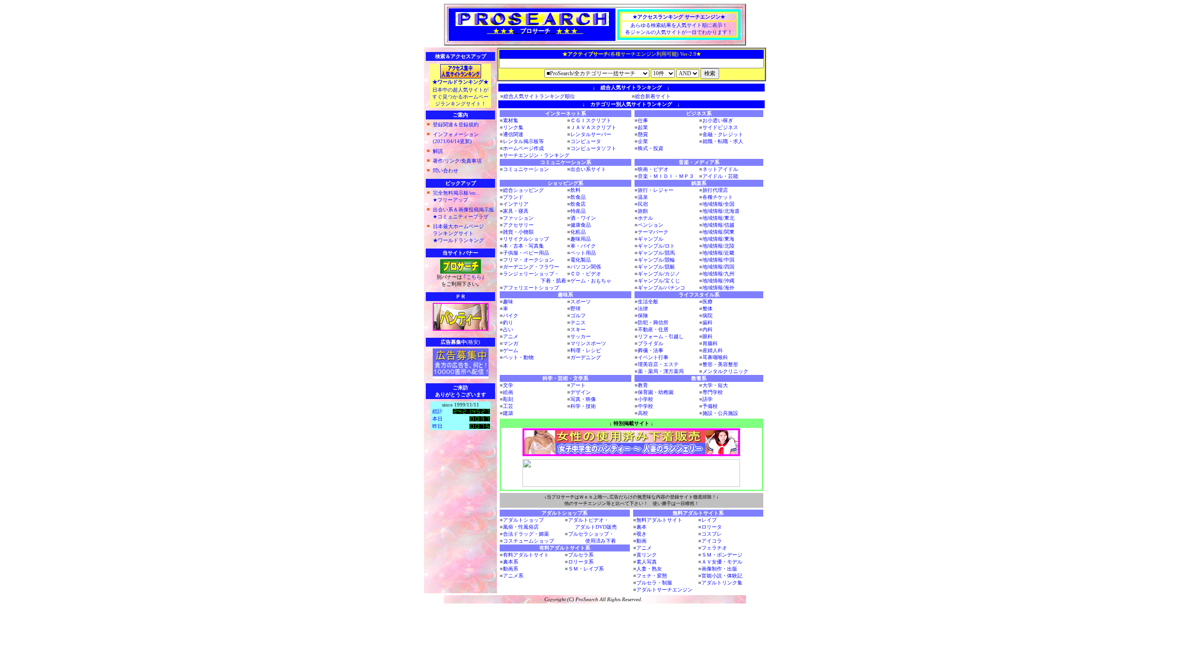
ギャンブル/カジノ (659, 273)
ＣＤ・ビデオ (585, 273)
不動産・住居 (653, 329)
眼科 (707, 336)
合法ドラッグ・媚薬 (526, 534)
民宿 (643, 204)
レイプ (709, 520)
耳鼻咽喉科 (715, 357)
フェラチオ (714, 548)
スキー (578, 329)
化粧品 (578, 232)
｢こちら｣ (473, 277)
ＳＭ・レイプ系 (586, 568)
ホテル (645, 218)
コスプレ (711, 534)
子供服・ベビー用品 (526, 253)
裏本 (641, 527)
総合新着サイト (653, 96)
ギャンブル (650, 239)
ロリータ (711, 527)
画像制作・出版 (719, 568)
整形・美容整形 (720, 364)
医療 (707, 301)
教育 (643, 385)
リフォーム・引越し (661, 336)
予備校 (710, 406)
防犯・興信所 (653, 322)
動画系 (510, 568)
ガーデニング (585, 357)
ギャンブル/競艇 (656, 266)
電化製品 (580, 259)
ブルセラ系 (581, 555)
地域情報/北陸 (718, 246)
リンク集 (513, 127)
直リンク (646, 555)
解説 (438, 151)
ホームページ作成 (523, 148)
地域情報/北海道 (721, 211)
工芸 (508, 406)
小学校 (645, 399)
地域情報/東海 (718, 239)
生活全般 (648, 301)
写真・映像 (583, 399)
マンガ (510, 343)
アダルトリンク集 (721, 582)
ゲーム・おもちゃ (590, 280)
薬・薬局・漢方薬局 (661, 371)
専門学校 (712, 392)
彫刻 (508, 399)
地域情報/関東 (718, 232)
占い (508, 329)
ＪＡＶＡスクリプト (593, 127)
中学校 (645, 406)
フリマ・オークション (528, 259)
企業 (643, 141)
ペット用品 (583, 253)
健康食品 (580, 225)
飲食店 (578, 204)
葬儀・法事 (650, 350)
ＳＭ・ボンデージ (721, 555)
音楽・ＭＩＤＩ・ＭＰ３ (666, 176)
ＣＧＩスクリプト (590, 120)
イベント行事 (653, 357)
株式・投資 (650, 148)
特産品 (578, 211)
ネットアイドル (720, 169)
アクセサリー (518, 225)
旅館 (643, 211)
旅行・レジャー (656, 190)
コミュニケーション (526, 169)
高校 (643, 413)
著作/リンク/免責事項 (457, 161)
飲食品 (578, 197)
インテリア (516, 204)
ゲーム (510, 350)
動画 (641, 541)
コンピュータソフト (593, 148)
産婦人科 (712, 350)
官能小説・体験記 (721, 575)
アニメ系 (513, 575)
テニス (578, 322)
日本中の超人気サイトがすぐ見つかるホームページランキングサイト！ (460, 96)
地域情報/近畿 (718, 253)
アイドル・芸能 (720, 176)
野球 (575, 308)
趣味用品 (580, 239)
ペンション (650, 225)
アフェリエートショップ (531, 287)
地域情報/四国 (718, 266)
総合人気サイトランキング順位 (539, 96)
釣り (508, 322)
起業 (643, 127)
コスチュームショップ (528, 541)
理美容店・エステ (658, 364)
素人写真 (646, 561)
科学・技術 (583, 406)
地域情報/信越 (718, 225)
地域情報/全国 (718, 204)
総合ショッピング (523, 190)
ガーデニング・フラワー (531, 266)
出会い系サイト (588, 169)
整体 (707, 308)
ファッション (518, 218)
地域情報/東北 (718, 218)
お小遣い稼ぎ (717, 120)
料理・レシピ (585, 350)
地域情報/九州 (718, 273)
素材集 (510, 120)
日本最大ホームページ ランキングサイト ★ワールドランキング (458, 233)
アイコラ (711, 541)
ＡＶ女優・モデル (721, 561)
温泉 (643, 197)
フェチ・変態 (651, 575)
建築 (508, 413)
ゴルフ (578, 315)
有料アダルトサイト (526, 555)
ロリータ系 (581, 561)
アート (578, 385)
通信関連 (513, 134)
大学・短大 (715, 385)
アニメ (510, 336)
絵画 (508, 392)
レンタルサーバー (590, 134)
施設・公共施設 (720, 413)
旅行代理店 (715, 190)
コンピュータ (585, 141)
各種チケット (717, 197)
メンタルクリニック (725, 371)
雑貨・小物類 (518, 232)
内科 (707, 329)
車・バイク (583, 246)
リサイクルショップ (526, 239)
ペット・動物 (518, 357)
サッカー (580, 336)
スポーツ (580, 301)
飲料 (575, 190)
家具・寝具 (516, 211)
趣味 (508, 301)
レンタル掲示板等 (523, 141)
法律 (643, 308)
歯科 (707, 322)
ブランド (513, 197)
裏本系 (510, 561)
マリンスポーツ (588, 343)
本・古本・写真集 (523, 246)
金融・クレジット (722, 134)
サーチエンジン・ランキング (536, 155)
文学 (508, 385)
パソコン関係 (585, 266)
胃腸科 (710, 343)
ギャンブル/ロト (656, 246)
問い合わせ (445, 170)
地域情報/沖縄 (718, 280)
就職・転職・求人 (722, 141)
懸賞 (643, 134)
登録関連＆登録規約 (456, 124)
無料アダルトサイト (659, 520)
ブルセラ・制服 (654, 582)
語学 (707, 399)
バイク (510, 315)
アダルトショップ (523, 520)
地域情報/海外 (718, 287)
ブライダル (650, 343)
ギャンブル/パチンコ (661, 287)
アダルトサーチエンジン (664, 589)
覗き (641, 534)
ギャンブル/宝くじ (659, 280)
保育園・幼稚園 (656, 392)
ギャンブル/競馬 (656, 253)
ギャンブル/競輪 (656, 259)
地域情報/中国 (718, 259)
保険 (643, 315)
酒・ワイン (583, 218)
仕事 (643, 120)
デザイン (580, 392)
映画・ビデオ (653, 169)
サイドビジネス (720, 127)
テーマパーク (653, 232)
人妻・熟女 (649, 568)
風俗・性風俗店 (521, 527)
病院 (707, 315)
